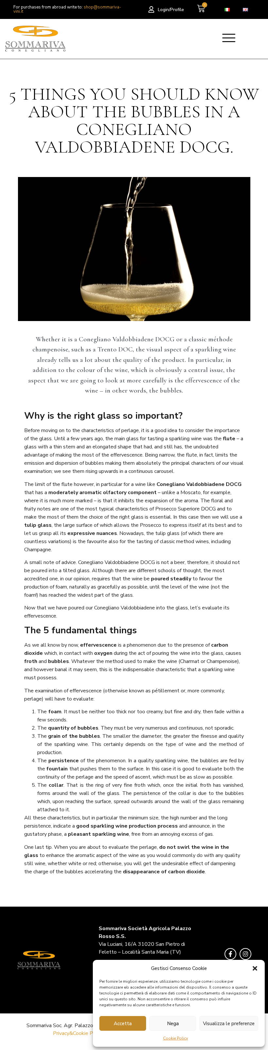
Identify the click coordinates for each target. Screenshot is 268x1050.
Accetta (123, 1023)
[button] (255, 968)
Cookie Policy (175, 1038)
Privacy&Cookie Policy (78, 1033)
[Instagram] (245, 954)
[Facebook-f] (230, 954)
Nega (173, 1023)
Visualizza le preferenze (229, 1023)
